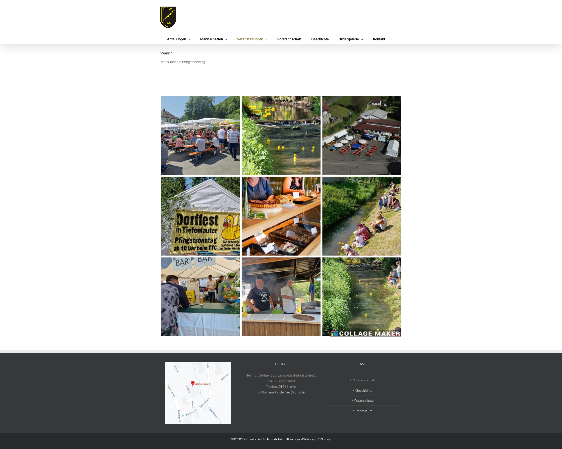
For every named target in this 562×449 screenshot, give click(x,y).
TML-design (324, 439)
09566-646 (287, 386)
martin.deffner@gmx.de (286, 392)
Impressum (363, 411)
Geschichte (363, 390)
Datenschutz (364, 400)
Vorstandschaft (364, 380)
